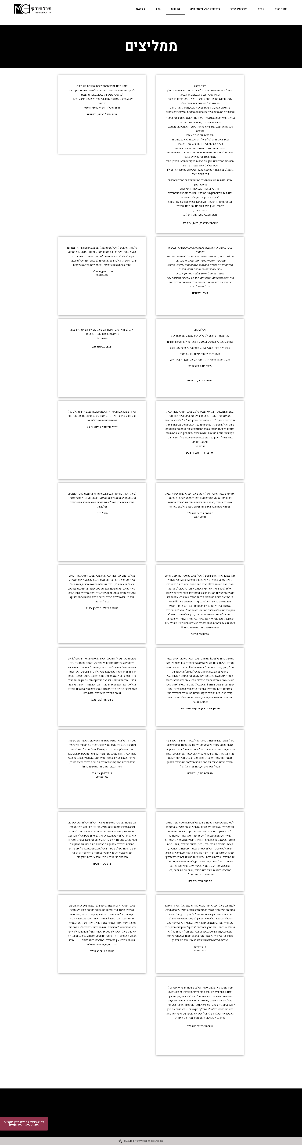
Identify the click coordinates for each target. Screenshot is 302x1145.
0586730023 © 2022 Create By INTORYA (143, 1141)
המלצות (175, 9)
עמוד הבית (281, 9)
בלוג (158, 9)
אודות (261, 9)
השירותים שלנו (239, 9)
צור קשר (140, 9)
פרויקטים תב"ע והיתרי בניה (205, 9)
